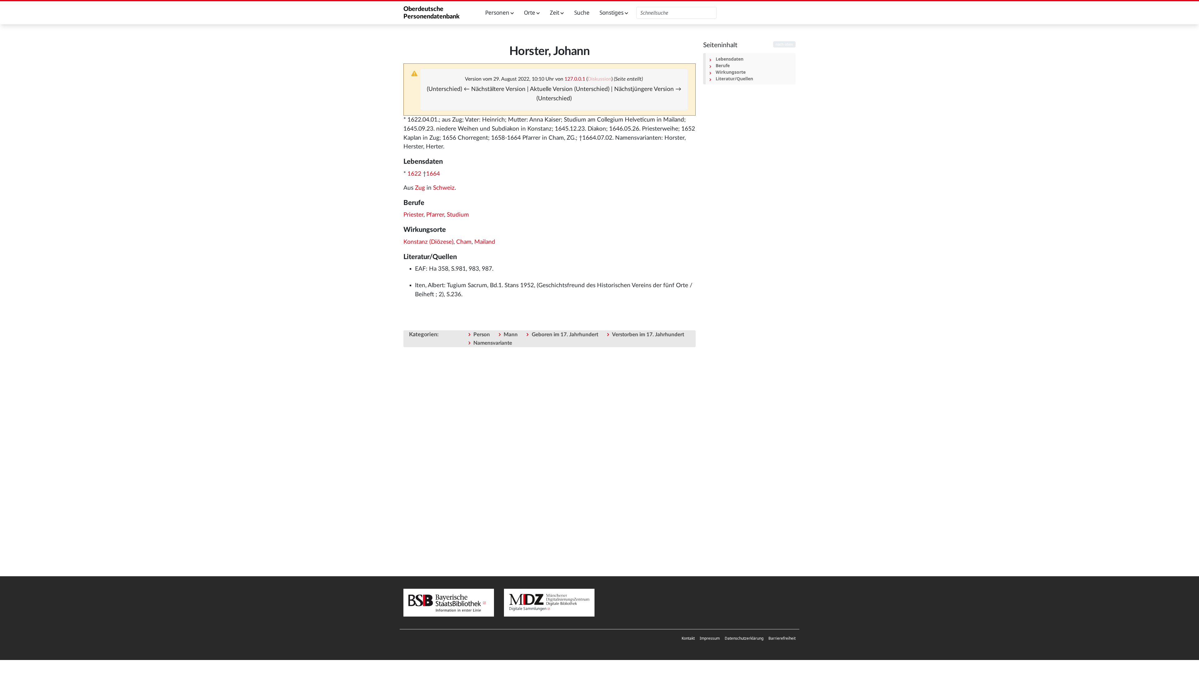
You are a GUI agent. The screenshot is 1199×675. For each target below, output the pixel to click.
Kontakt (688, 638)
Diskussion (599, 79)
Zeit (555, 12)
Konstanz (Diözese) (428, 242)
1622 (414, 174)
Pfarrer (435, 215)
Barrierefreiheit (782, 638)
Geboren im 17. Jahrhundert (565, 334)
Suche (582, 12)
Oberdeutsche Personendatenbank (431, 13)
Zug (420, 188)
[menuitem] (688, 638)
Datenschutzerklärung (744, 638)
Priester (413, 215)
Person (481, 334)
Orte (530, 12)
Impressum (710, 638)
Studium (458, 215)
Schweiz (444, 188)
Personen (498, 12)
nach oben (784, 44)
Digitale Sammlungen (527, 608)
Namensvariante (492, 343)
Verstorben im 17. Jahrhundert (648, 334)
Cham (463, 242)
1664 (433, 174)
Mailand (484, 242)
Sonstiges (612, 12)
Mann (511, 334)
